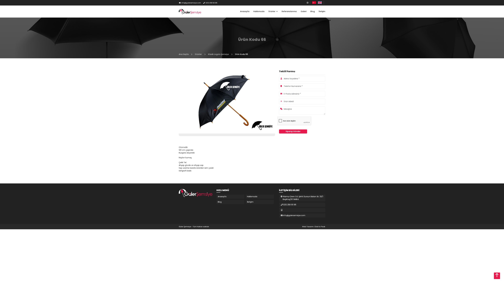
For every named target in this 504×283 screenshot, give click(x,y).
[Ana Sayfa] (190, 11)
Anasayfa (244, 11)
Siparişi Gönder (293, 131)
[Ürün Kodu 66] (227, 101)
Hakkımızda (258, 11)
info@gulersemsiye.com (191, 3)
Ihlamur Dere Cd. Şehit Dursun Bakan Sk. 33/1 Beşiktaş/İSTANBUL (303, 198)
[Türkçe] (314, 2)
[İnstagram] (307, 2)
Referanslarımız (289, 11)
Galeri (303, 11)
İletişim (322, 11)
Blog (312, 11)
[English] (319, 2)
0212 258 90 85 (211, 3)
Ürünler (272, 11)
